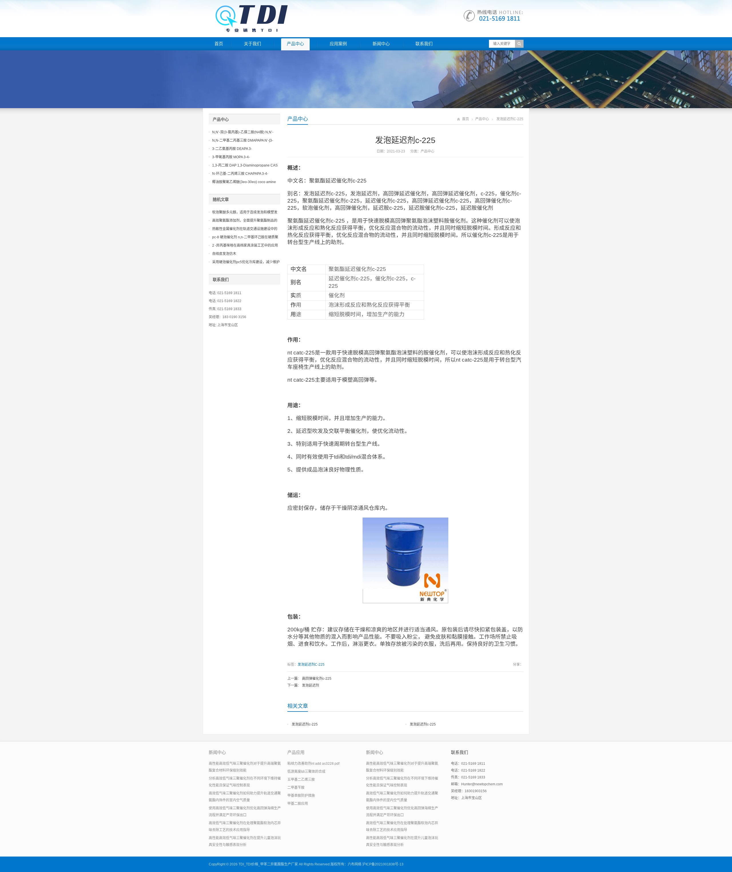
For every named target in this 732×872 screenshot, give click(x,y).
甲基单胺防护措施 (301, 796)
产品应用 (296, 752)
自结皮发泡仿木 (224, 254)
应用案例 (338, 43)
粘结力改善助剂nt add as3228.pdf (313, 764)
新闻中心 (381, 43)
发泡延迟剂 (310, 685)
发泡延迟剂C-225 (311, 665)
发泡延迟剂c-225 (305, 724)
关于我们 (252, 43)
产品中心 (295, 43)
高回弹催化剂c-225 (316, 679)
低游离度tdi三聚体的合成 (306, 772)
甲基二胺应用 (297, 804)
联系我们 (424, 43)
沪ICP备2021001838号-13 (382, 864)
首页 (218, 43)
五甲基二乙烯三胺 (301, 780)
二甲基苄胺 (296, 788)
